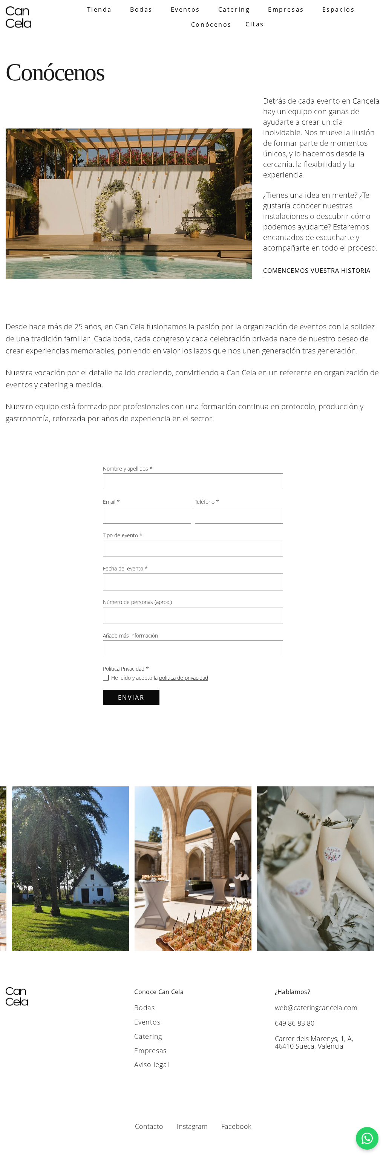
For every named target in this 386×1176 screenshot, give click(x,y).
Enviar (131, 697)
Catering (234, 9)
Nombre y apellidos (128, 468)
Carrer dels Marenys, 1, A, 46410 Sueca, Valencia (314, 1042)
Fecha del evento (125, 568)
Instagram (192, 1126)
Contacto (149, 1126)
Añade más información (130, 635)
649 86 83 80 (294, 1023)
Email (111, 501)
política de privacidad (183, 677)
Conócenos (211, 24)
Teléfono (207, 501)
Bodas (141, 9)
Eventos (185, 9)
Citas (254, 24)
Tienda (99, 9)
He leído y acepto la (159, 677)
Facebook (236, 1126)
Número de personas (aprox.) (137, 602)
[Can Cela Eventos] (18, 17)
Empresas (286, 9)
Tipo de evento (122, 535)
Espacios (338, 9)
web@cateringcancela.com (316, 1007)
